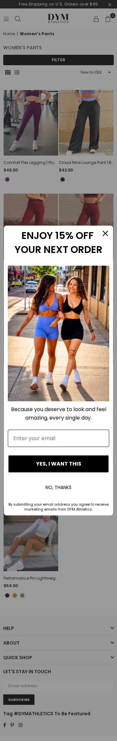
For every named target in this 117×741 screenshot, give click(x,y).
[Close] (105, 233)
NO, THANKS (59, 487)
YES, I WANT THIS (58, 463)
